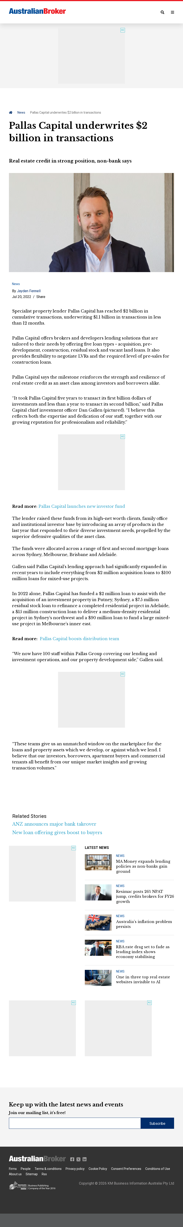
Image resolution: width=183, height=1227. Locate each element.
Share (40, 297)
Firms (13, 1169)
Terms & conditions (48, 1169)
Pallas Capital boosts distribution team (79, 638)
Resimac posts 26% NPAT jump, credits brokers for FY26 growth (145, 896)
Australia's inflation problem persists (144, 924)
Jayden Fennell (29, 291)
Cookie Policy (98, 1169)
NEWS (120, 856)
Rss (44, 1174)
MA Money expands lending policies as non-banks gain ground (143, 866)
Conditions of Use (157, 1169)
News (21, 112)
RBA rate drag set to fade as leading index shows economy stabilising (143, 952)
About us (15, 1174)
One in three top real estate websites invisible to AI (143, 979)
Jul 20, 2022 (21, 297)
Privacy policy (75, 1169)
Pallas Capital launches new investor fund (81, 506)
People (26, 1169)
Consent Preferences (126, 1169)
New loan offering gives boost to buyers (57, 832)
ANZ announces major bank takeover (54, 824)
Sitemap (32, 1174)
